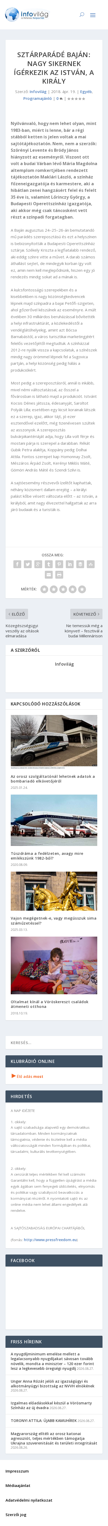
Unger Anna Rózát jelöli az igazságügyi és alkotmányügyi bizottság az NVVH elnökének (52, 1383)
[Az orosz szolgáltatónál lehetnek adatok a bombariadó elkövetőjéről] (54, 742)
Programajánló (37, 98)
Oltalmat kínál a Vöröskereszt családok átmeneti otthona (50, 1004)
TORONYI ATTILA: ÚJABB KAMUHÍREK (44, 1420)
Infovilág (38, 91)
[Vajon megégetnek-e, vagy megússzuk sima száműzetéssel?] (54, 891)
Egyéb (86, 91)
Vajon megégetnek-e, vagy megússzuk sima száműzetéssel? (54, 920)
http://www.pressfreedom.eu (50, 1239)
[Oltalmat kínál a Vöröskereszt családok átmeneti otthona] (54, 965)
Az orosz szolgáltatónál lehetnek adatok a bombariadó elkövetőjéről (53, 779)
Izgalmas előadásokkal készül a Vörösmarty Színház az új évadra (51, 1405)
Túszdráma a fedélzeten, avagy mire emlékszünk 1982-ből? (47, 856)
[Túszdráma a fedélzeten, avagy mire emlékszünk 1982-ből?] (54, 820)
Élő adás (27, 1076)
